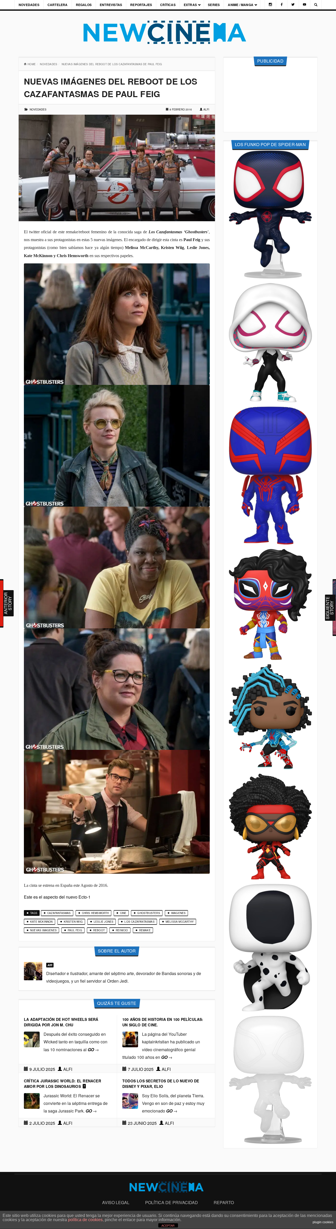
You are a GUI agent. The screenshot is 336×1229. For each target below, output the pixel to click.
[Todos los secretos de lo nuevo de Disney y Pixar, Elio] (130, 1100)
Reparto (224, 1202)
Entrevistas (111, 4)
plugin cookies (323, 1222)
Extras (190, 4)
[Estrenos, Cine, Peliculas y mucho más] (168, 32)
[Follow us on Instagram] (270, 4)
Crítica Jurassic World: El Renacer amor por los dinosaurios (62, 1083)
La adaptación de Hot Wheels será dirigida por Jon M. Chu (61, 1022)
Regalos (84, 4)
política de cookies (85, 1219)
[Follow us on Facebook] (281, 4)
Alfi (206, 109)
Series (214, 4)
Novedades (29, 4)
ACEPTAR (168, 1225)
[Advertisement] (270, 99)
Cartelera (58, 4)
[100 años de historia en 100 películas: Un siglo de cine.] (130, 1039)
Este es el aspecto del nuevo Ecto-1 (57, 897)
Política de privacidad (171, 1202)
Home (32, 64)
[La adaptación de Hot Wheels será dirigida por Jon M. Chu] (32, 1039)
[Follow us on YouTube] (304, 4)
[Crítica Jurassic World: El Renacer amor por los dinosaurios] (32, 1100)
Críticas (168, 4)
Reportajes (141, 4)
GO (93, 1050)
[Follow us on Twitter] (292, 4)
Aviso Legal (115, 1202)
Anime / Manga (240, 4)
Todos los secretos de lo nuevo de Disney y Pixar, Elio (160, 1083)
